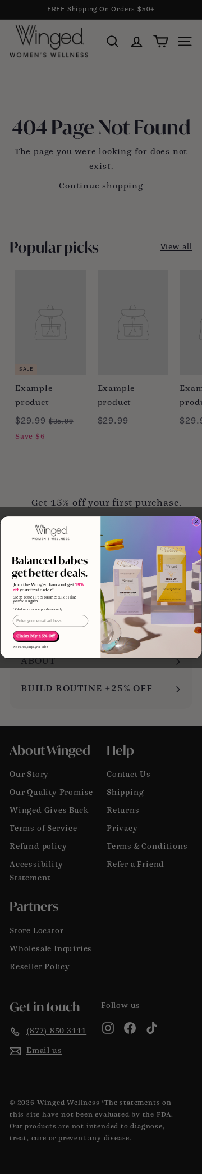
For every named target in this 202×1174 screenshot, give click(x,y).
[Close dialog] (196, 521)
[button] (36, 636)
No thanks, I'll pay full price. (30, 647)
